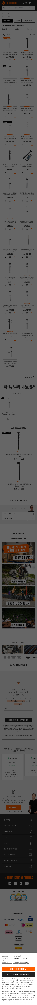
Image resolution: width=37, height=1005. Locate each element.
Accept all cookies (17, 969)
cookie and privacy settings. (15, 963)
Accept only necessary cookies (18, 974)
